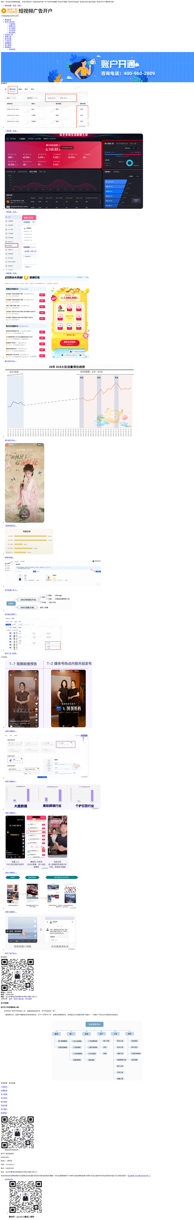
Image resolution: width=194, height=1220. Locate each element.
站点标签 (131, 1176)
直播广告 (8, 36)
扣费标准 (4, 1090)
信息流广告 (9, 34)
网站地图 (8, 5)
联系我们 (8, 47)
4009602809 (9, 1179)
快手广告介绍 (10, 22)
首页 (10, 999)
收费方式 (12, 26)
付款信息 (12, 49)
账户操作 (12, 32)
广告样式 (12, 24)
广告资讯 (8, 41)
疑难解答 (8, 43)
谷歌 (19, 5)
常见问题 (8, 39)
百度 (14, 5)
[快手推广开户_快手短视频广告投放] (27, 13)
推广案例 (8, 45)
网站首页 (8, 19)
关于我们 (4, 1109)
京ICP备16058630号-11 (143, 1176)
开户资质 (12, 28)
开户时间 (12, 30)
